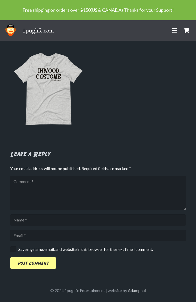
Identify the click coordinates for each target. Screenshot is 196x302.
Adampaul (137, 290)
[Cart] (186, 30)
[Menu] (175, 30)
